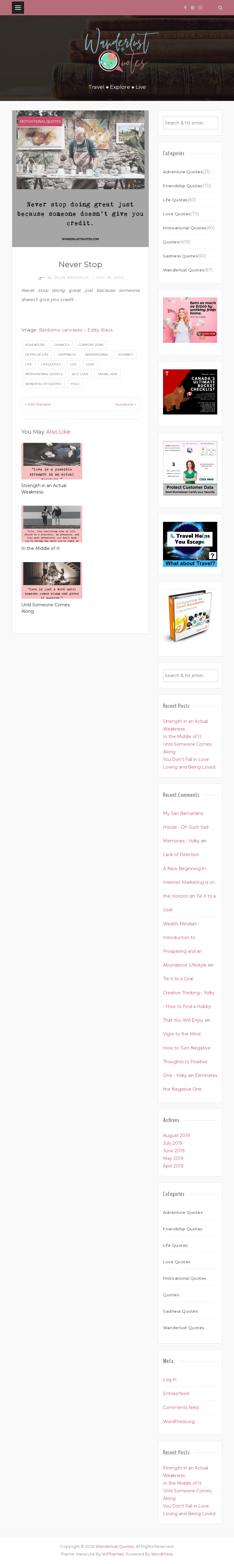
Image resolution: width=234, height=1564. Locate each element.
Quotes (171, 241)
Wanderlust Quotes (43, 384)
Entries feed (176, 1393)
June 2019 (174, 1150)
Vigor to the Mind (181, 1034)
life (28, 364)
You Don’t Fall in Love (186, 759)
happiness (67, 355)
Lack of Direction (181, 854)
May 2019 (173, 1158)
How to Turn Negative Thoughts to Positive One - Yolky (187, 1061)
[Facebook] (185, 7)
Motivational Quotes (40, 121)
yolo (74, 384)
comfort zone (91, 345)
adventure (35, 345)
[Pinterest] (192, 7)
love (90, 364)
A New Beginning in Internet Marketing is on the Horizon (189, 882)
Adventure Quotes (182, 171)
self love (80, 374)
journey (125, 355)
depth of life (37, 355)
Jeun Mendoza (69, 277)
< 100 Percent (38, 404)
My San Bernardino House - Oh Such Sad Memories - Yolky (185, 827)
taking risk (107, 374)
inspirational (97, 355)
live (73, 364)
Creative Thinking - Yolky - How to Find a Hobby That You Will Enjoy (189, 1006)
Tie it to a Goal (178, 978)
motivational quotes (43, 374)
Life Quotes (175, 199)
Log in (169, 1379)
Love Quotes (176, 213)
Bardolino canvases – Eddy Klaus (76, 330)
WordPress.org (179, 1421)
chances (61, 345)
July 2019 (173, 1143)
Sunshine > (125, 404)
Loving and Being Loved (189, 767)
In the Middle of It (40, 548)
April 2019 (173, 1166)
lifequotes (51, 364)
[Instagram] (200, 7)
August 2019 (176, 1135)
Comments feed (180, 1407)
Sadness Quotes (180, 255)
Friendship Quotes (182, 185)
